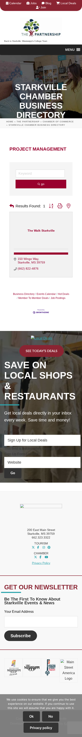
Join (43, 7)
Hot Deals (63, 294)
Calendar (14, 3)
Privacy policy (41, 728)
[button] (11, 206)
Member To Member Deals (33, 298)
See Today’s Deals (41, 351)
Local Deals (68, 3)
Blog (48, 3)
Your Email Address (19, 611)
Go (13, 473)
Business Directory (23, 294)
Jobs (33, 3)
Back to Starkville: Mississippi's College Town (25, 41)
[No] (77, 716)
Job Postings (58, 298)
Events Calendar (46, 294)
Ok (31, 716)
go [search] (42, 184)
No (50, 716)
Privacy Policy (41, 563)
